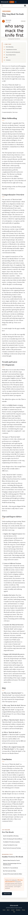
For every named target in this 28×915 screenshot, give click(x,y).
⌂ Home (11, 1)
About (8, 910)
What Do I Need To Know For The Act (11, 860)
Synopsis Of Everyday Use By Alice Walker (12, 874)
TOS (14, 911)
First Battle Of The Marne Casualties (11, 842)
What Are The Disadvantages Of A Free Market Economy (12, 864)
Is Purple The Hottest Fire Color (10, 845)
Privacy (23, 910)
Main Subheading (9, 46)
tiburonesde (4, 2)
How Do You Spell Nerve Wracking (10, 835)
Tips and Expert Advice (11, 54)
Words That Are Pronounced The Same (12, 848)
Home (4, 910)
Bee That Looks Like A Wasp (9, 870)
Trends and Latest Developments (13, 52)
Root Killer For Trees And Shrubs (10, 867)
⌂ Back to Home (6, 893)
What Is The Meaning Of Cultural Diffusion (12, 838)
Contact (12, 910)
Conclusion (8, 60)
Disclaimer (18, 910)
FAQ (7, 57)
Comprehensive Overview (11, 49)
